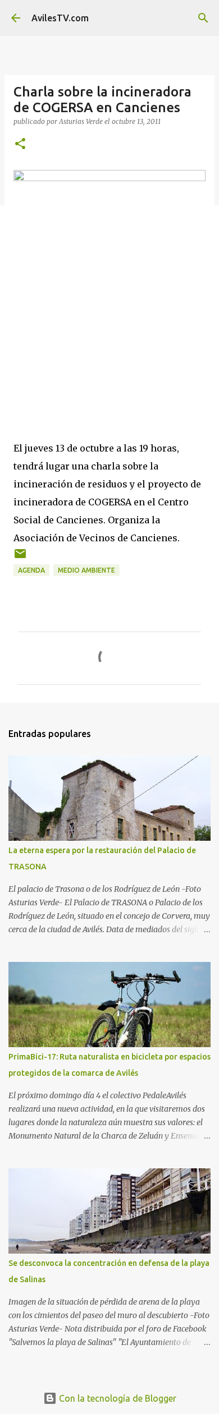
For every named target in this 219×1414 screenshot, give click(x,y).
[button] (20, 144)
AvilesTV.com (60, 18)
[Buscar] (203, 17)
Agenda (31, 570)
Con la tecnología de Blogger (116, 1398)
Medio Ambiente (86, 570)
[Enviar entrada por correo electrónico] (20, 557)
